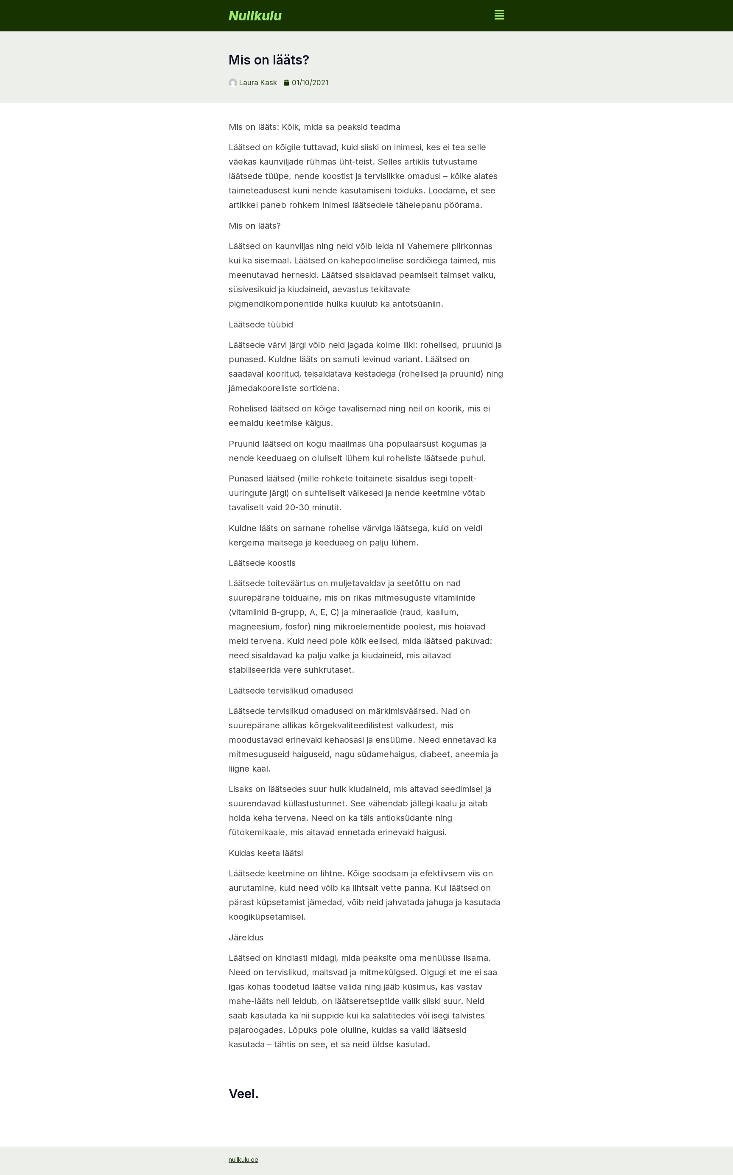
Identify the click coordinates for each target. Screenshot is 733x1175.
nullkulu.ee (243, 1159)
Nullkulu (255, 15)
